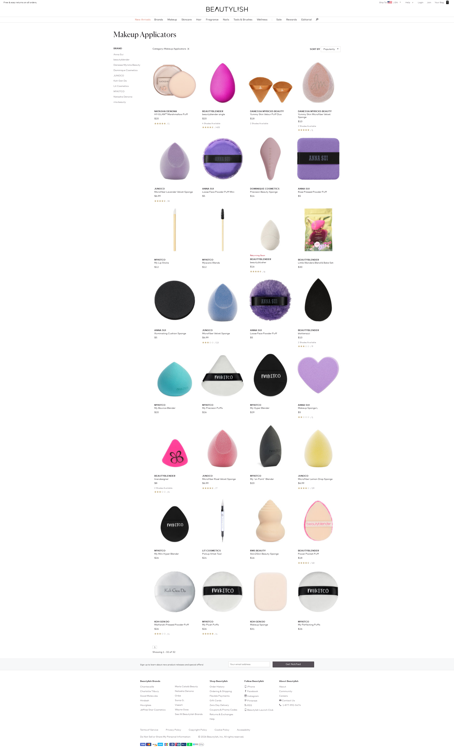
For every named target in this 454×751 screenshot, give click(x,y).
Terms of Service (149, 730)
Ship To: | (388, 3)
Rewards (291, 19)
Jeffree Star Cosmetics (152, 710)
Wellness (262, 19)
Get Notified (293, 664)
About (282, 687)
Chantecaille (147, 687)
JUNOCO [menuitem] (119, 76)
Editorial (306, 19)
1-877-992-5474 (291, 705)
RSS (249, 705)
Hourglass (145, 705)
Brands (158, 19)
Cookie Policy (222, 730)
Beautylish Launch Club (260, 710)
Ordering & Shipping (221, 691)
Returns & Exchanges (221, 714)
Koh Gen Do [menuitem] (120, 81)
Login (420, 3)
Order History (217, 687)
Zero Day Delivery (219, 705)
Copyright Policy (198, 730)
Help (408, 3)
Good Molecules (149, 696)
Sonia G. (179, 700)
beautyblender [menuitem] (121, 60)
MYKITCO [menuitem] (119, 91)
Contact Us (288, 701)
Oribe (178, 696)
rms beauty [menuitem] (120, 102)
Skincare (186, 19)
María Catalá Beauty (186, 686)
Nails (226, 19)
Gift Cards (215, 701)
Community (285, 691)
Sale (279, 19)
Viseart (179, 705)
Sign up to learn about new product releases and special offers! (171, 665)
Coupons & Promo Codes (223, 710)
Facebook (252, 691)
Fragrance (212, 19)
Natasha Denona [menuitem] (123, 97)
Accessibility (243, 730)
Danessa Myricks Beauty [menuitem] (127, 65)
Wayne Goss (182, 710)
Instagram (253, 696)
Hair (198, 19)
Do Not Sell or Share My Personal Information (165, 737)
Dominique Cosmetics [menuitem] (125, 70)
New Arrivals (143, 19)
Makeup (172, 19)
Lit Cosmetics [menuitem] (121, 86)
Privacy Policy (173, 730)
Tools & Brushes (243, 19)
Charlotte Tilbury (149, 691)
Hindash (144, 701)
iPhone (251, 687)
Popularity (329, 49)
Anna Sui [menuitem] (118, 54)
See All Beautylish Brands (189, 714)
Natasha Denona (184, 691)
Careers (283, 696)
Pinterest (252, 701)
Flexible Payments (219, 696)
